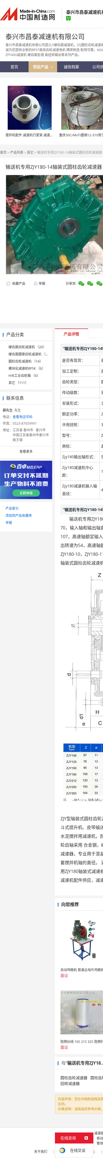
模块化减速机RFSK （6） (27, 368)
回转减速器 (70, 1083)
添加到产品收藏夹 (18, 515)
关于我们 (40, 1151)
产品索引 (12, 508)
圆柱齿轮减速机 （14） (26, 361)
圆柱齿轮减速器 (73, 1077)
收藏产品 (18, 283)
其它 (30, 152)
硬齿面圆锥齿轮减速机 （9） (30, 354)
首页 (3, 152)
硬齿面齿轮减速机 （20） (27, 347)
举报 (42, 283)
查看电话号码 (22, 417)
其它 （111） (18, 382)
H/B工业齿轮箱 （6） (24, 375)
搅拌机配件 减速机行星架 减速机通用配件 (35, 135)
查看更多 (26, 451)
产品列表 (16, 152)
